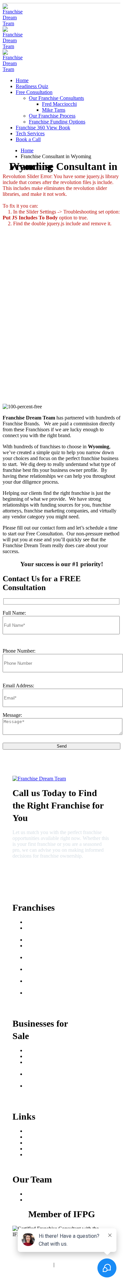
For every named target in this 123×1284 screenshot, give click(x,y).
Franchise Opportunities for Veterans (50, 984)
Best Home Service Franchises (46, 948)
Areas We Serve (42, 1131)
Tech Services (30, 133)
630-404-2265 (28, 871)
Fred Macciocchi (59, 104)
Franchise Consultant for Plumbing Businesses (51, 1077)
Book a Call (28, 139)
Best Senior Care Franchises (43, 931)
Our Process (38, 1137)
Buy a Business (42, 1050)
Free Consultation (34, 92)
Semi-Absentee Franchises (41, 960)
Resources (36, 1142)
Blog (31, 1148)
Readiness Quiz (32, 86)
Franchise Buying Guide (51, 922)
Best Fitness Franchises (50, 939)
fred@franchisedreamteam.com (43, 883)
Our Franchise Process (52, 116)
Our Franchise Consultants (56, 98)
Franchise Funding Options (57, 121)
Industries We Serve (46, 1154)
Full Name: (14, 613)
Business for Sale (43, 1056)
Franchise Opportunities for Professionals (50, 995)
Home (22, 80)
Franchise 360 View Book (43, 127)
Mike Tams (53, 110)
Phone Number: (19, 651)
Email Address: (18, 685)
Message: (12, 715)
